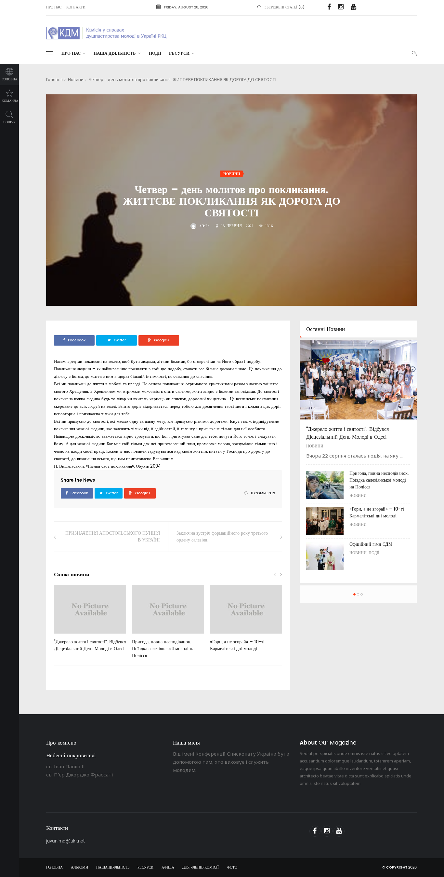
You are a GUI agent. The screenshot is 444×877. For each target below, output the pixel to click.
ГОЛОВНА (54, 867)
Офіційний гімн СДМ (370, 544)
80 (67, 636)
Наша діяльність (115, 53)
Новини (76, 79)
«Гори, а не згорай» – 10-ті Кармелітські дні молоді (237, 645)
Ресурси (179, 53)
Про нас (53, 7)
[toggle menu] (49, 53)
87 (223, 636)
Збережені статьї (281, 7)
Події (155, 53)
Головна (9, 79)
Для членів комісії (200, 867)
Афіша (168, 867)
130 (146, 636)
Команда (10, 100)
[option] (90, 621)
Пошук (9, 122)
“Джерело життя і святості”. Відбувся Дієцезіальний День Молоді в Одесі (90, 645)
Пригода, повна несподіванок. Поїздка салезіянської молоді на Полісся (163, 648)
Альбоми (79, 867)
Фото (232, 867)
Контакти (75, 7)
